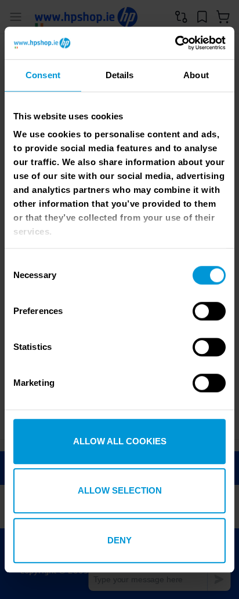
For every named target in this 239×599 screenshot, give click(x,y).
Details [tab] (120, 75)
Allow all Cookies (119, 441)
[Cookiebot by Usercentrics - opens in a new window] (175, 42)
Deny (119, 540)
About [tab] (196, 75)
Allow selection (120, 490)
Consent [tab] (43, 75)
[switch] (209, 312)
